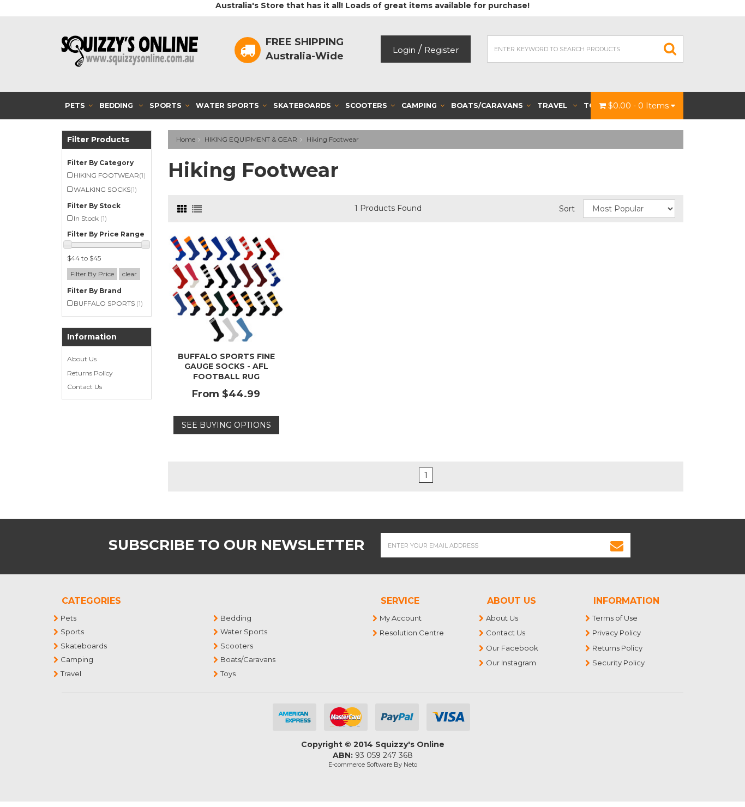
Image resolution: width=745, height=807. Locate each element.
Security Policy (619, 662)
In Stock (90, 218)
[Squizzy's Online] (133, 51)
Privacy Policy (617, 632)
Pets (75, 105)
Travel (553, 105)
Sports (165, 105)
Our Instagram (511, 662)
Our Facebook (512, 648)
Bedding (117, 105)
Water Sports (227, 105)
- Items (639, 106)
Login (404, 50)
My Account (401, 618)
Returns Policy (90, 373)
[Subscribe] (617, 545)
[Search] (670, 49)
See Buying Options (226, 425)
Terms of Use (615, 618)
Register (441, 50)
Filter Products (98, 140)
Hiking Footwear (333, 139)
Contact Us (84, 387)
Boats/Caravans (487, 105)
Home (185, 139)
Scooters (366, 105)
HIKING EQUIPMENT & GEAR (251, 139)
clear (129, 274)
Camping (419, 105)
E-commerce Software (360, 764)
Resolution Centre (412, 632)
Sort (567, 209)
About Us (82, 359)
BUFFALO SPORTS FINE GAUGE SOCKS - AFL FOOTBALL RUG (226, 366)
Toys (228, 673)
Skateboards (302, 105)
